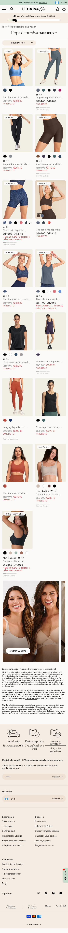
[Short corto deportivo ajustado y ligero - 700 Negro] (15, 222)
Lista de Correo (8, 878)
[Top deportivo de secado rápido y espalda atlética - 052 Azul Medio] (5, 90)
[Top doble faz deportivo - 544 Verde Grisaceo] (38, 222)
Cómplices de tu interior (12, 845)
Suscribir (56, 776)
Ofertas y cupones (43, 840)
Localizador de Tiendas (12, 864)
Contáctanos (40, 821)
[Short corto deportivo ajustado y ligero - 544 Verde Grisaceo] (10, 222)
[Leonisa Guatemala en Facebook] (46, 893)
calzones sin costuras (10, 711)
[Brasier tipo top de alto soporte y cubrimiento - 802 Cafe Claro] (38, 486)
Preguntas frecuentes (44, 845)
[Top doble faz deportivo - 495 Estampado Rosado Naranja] (49, 222)
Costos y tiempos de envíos (47, 831)
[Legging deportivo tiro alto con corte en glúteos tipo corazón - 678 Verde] (43, 90)
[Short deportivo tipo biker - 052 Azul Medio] (59, 156)
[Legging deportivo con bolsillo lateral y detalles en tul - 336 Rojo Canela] (5, 420)
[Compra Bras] (30, 621)
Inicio (4, 26)
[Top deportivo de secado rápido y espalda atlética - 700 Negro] (10, 90)
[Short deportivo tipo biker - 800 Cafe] (38, 156)
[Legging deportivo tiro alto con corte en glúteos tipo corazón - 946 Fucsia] (59, 90)
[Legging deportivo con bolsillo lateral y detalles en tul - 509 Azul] (10, 420)
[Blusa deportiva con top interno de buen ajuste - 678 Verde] (43, 420)
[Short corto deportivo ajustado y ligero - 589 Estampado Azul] (4, 222)
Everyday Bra (42, 490)
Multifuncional (9, 557)
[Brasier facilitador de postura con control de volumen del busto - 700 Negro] (5, 553)
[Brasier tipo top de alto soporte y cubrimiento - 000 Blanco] (43, 486)
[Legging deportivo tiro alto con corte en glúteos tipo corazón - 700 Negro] (49, 90)
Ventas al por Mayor (10, 869)
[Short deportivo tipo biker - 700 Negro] (49, 156)
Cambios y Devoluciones (45, 835)
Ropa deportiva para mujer (23, 26)
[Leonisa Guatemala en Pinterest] (53, 893)
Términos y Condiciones (11, 907)
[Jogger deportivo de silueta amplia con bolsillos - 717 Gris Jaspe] (10, 156)
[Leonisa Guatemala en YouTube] (60, 893)
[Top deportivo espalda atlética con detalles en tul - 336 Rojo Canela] (5, 486)
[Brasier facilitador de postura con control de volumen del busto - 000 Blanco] (26, 552)
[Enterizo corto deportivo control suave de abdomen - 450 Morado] (38, 354)
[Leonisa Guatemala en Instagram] (39, 893)
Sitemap (48, 906)
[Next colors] (29, 223)
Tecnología (7, 826)
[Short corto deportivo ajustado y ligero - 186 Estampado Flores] (26, 222)
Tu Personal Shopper (11, 873)
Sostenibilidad (8, 831)
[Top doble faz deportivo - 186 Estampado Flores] (43, 222)
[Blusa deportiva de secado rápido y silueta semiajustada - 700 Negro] (5, 354)
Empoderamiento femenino (14, 840)
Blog (4, 883)
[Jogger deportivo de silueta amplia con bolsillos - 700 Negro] (5, 156)
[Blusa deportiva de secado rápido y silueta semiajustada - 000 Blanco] (10, 354)
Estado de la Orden (43, 826)
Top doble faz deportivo (48, 229)
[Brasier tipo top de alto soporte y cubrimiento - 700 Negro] (54, 486)
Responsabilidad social (12, 835)
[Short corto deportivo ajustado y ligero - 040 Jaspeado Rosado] (21, 222)
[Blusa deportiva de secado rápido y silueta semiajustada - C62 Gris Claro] (21, 354)
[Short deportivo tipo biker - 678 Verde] (54, 156)
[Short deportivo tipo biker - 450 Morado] (43, 156)
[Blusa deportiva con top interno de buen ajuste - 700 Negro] (38, 420)
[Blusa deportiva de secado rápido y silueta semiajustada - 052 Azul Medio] (15, 354)
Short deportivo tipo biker (48, 163)
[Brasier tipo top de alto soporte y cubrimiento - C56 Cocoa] (49, 486)
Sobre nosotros (8, 821)
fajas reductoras (31, 698)
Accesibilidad (61, 906)
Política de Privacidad (32, 907)
